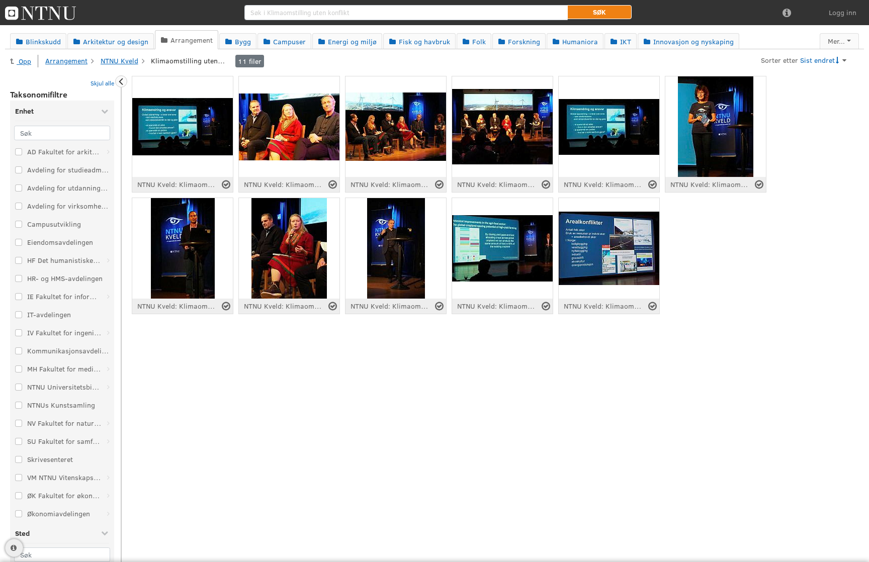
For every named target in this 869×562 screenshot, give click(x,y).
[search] (406, 12)
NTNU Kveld (119, 60)
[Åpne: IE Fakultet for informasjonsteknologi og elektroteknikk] (108, 296)
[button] (599, 12)
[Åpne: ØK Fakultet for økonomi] (108, 495)
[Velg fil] (226, 184)
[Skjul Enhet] (104, 111)
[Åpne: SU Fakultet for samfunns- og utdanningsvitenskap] (108, 441)
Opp (24, 61)
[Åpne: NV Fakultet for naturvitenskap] (108, 423)
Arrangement (66, 60)
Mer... (836, 41)
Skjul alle (102, 83)
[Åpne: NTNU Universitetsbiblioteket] (108, 387)
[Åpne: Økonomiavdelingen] (108, 513)
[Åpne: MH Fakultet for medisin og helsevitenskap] (108, 369)
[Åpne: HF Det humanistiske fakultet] (108, 260)
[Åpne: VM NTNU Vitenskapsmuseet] (108, 477)
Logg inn (842, 12)
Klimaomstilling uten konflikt (188, 60)
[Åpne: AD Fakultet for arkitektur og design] (108, 151)
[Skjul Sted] (104, 532)
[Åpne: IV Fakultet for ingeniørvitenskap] (108, 332)
